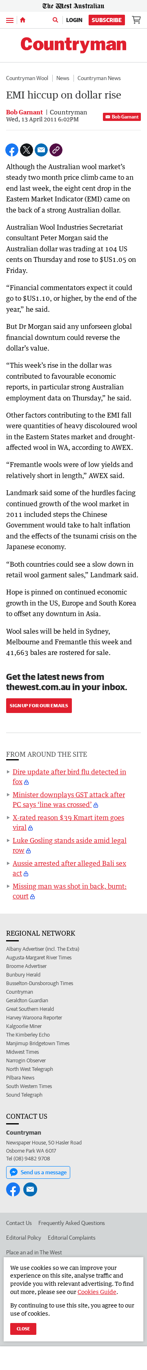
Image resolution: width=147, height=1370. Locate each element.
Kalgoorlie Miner (24, 1026)
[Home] (23, 20)
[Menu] (9, 19)
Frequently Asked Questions (71, 1223)
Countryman (19, 992)
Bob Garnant (125, 116)
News (62, 78)
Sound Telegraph (24, 1095)
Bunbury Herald (23, 975)
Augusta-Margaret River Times (38, 957)
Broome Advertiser (26, 966)
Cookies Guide (97, 1291)
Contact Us (19, 1223)
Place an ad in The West (34, 1252)
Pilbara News (20, 1078)
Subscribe (107, 20)
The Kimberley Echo (28, 1035)
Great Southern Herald (30, 1009)
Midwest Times (22, 1052)
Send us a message (44, 1172)
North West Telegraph (29, 1069)
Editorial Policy (23, 1237)
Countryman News (99, 78)
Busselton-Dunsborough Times (39, 983)
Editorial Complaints (72, 1237)
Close (23, 1328)
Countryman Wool (27, 78)
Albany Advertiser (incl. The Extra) (42, 949)
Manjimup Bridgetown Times (37, 1043)
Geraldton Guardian (27, 1000)
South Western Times (29, 1086)
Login (74, 20)
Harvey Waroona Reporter (34, 1018)
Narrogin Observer (26, 1060)
